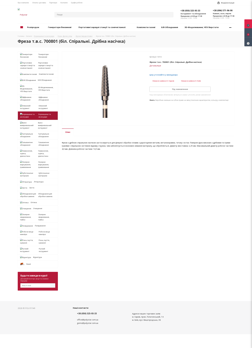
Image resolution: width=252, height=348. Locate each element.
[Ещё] (230, 27)
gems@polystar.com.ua (87, 323)
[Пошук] (170, 14)
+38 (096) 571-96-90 (222, 10)
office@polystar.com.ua (87, 319)
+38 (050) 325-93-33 (190, 10)
